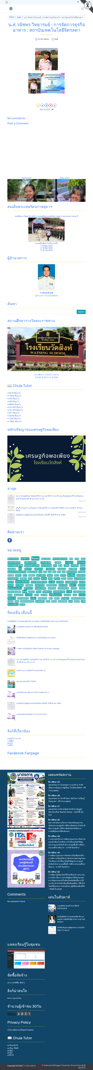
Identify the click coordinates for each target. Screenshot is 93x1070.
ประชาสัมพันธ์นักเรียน (39, 582)
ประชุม (52, 582)
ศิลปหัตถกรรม (42, 598)
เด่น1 (40, 572)
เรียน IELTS (13, 1045)
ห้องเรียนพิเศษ (62, 601)
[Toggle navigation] (7, 2)
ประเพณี (82, 582)
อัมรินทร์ (77, 601)
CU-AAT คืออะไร (16, 407)
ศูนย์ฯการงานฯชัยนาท (78, 598)
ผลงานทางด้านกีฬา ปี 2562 (26, 681)
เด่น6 (63, 572)
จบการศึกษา (73, 569)
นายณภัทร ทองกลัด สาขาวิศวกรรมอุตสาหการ (32, 692)
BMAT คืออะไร (15, 404)
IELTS (11, 1055)
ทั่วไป (25, 575)
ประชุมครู (60, 582)
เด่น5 (59, 572)
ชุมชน (82, 569)
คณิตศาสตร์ (11, 569)
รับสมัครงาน (47, 592)
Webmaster (48, 1065)
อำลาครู (22, 604)
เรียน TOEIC (14, 1048)
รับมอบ (38, 592)
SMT (71, 559)
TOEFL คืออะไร (15, 421)
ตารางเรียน (81, 572)
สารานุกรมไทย (15, 998)
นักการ (56, 575)
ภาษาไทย (74, 588)
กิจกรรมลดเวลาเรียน (31, 565)
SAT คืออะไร (14, 399)
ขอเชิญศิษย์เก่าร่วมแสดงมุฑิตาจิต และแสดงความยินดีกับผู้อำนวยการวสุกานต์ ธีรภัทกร (37, 621)
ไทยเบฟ (50, 575)
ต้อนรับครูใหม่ (72, 572)
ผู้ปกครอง (81, 585)
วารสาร (82, 595)
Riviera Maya (76, 1065)
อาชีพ (83, 601)
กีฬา (55, 565)
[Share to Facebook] (46, 105)
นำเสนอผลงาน (13, 579)
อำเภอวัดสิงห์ (13, 604)
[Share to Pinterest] (50, 105)
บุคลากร (57, 579)
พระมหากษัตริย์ (40, 588)
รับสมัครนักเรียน (59, 592)
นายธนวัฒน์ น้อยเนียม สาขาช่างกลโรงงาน (31, 714)
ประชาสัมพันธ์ (22, 581)
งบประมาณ (39, 569)
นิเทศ (30, 579)
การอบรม (69, 562)
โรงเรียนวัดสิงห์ (29, 1066)
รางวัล (69, 592)
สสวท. (17, 601)
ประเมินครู (19, 585)
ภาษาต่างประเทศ (63, 588)
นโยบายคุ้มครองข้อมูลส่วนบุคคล (20, 1030)
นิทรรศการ (23, 578)
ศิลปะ (50, 598)
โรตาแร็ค (44, 595)
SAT (11, 1053)
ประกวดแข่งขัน (79, 579)
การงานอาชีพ (45, 562)
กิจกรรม (81, 562)
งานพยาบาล (62, 569)
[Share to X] (42, 105)
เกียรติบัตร (74, 565)
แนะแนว (37, 579)
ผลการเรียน (63, 585)
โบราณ (63, 578)
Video (83, 559)
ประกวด (70, 578)
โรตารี (37, 595)
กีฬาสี (60, 565)
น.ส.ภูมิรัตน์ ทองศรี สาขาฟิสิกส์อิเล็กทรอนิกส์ (32, 627)
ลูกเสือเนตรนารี (55, 595)
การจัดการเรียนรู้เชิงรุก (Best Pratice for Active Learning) (37, 649)
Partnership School (60, 559)
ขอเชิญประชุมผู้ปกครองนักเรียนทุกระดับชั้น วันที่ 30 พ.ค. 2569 (40, 515)
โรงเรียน (28, 595)
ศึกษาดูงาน (65, 598)
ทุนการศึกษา (41, 575)
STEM (77, 559)
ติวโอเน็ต (11, 575)
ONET (11, 741)
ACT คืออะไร (14, 413)
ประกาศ (11, 582)
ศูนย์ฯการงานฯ (15, 738)
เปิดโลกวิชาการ (52, 585)
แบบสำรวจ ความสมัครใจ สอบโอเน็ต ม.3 (30, 671)
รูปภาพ (10, 595)
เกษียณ (66, 565)
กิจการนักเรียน (46, 565)
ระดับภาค (31, 592)
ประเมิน (10, 585)
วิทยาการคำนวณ (23, 598)
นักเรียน (71, 575)
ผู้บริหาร (73, 585)
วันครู (75, 595)
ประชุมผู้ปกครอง (71, 582)
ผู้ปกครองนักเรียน (15, 588)
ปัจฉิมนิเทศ (29, 585)
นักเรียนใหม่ (81, 575)
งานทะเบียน (50, 569)
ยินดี (19, 17)
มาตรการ (82, 588)
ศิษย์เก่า (56, 598)
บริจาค (44, 578)
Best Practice (13, 559)
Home (11, 17)
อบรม (71, 601)
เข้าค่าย (82, 565)
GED (11, 1051)
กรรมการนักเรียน (14, 562)
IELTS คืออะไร (15, 393)
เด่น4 (54, 572)
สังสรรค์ (54, 601)
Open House (46, 559)
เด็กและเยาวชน (32, 572)
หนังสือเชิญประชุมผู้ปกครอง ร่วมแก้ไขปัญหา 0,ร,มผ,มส (36, 638)
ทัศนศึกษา (31, 575)
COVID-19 (25, 559)
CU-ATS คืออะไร (16, 410)
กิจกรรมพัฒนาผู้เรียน (15, 565)
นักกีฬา (63, 575)
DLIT (11, 743)
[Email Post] (51, 109)
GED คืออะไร (14, 401)
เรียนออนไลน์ (19, 595)
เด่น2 (45, 572)
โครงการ (28, 569)
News (35, 558)
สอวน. (48, 601)
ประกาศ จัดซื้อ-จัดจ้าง (16, 983)
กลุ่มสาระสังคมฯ (30, 562)
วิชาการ (12, 598)
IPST (11, 745)
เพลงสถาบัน (52, 588)
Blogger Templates (62, 1065)
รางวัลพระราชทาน (79, 592)
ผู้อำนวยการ (28, 588)
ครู (20, 568)
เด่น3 (49, 572)
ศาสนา (33, 598)
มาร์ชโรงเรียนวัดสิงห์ (14, 592)
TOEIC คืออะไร (15, 396)
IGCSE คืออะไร (15, 416)
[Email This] (38, 105)
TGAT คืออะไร (15, 419)
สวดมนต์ (10, 601)
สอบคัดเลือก (39, 601)
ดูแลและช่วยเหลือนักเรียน (17, 572)
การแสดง (58, 562)
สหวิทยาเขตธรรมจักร (27, 601)
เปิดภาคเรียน (39, 585)
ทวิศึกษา (18, 575)
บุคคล (50, 579)
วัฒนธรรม (67, 595)
